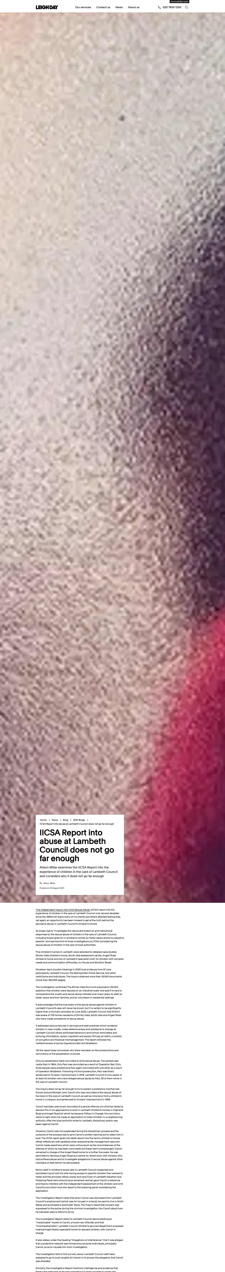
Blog (65, 820)
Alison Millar (49, 883)
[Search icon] (186, 7)
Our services (83, 7)
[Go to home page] (47, 7)
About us (133, 7)
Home (43, 820)
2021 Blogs (79, 820)
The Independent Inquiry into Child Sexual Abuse (63, 909)
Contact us (103, 7)
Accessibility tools (179, 1)
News (119, 7)
